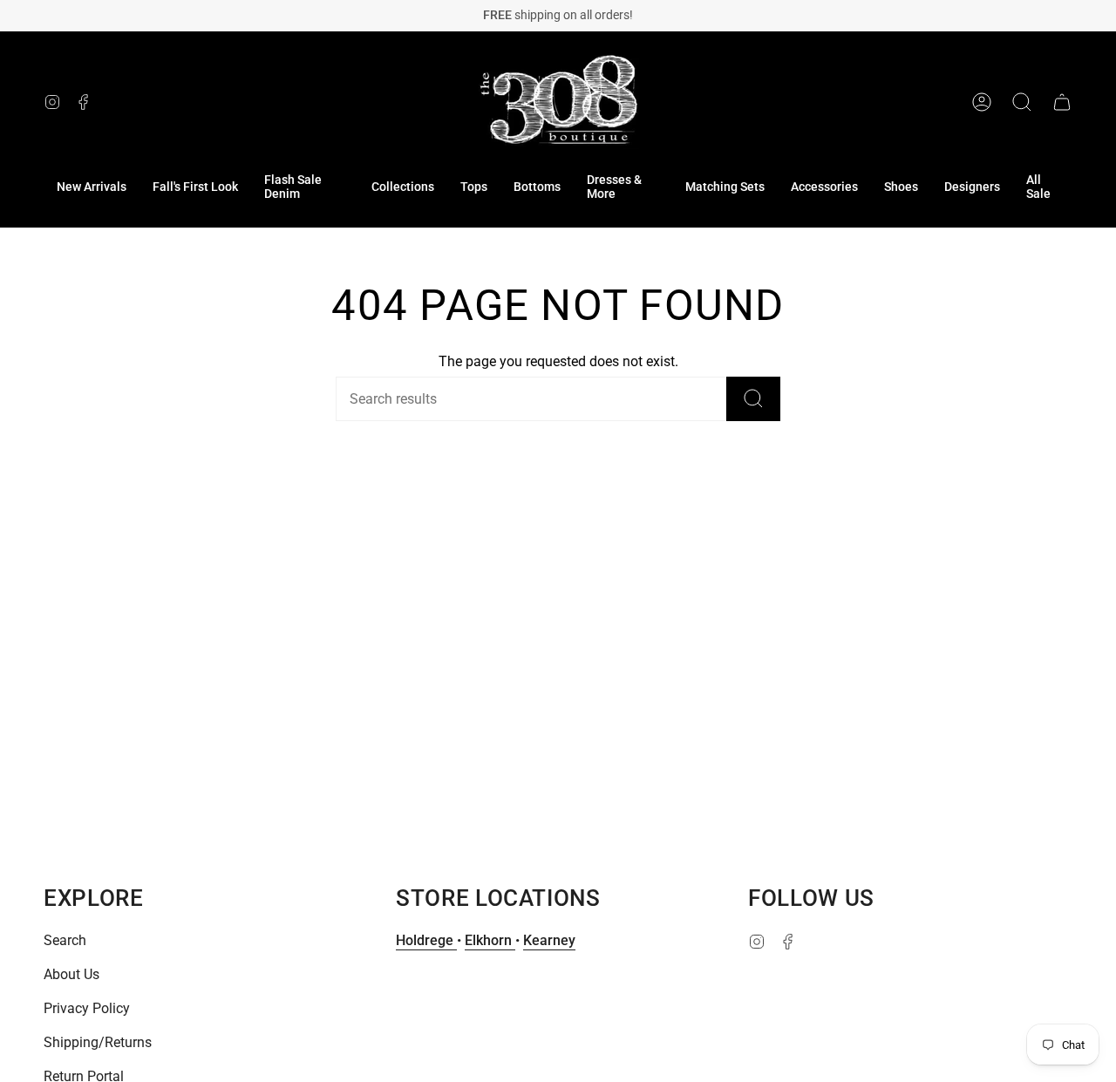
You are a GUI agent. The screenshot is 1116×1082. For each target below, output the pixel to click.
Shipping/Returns (98, 1042)
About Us (71, 974)
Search (65, 940)
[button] (304, 187)
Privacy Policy (87, 1008)
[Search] (753, 399)
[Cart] (1062, 102)
